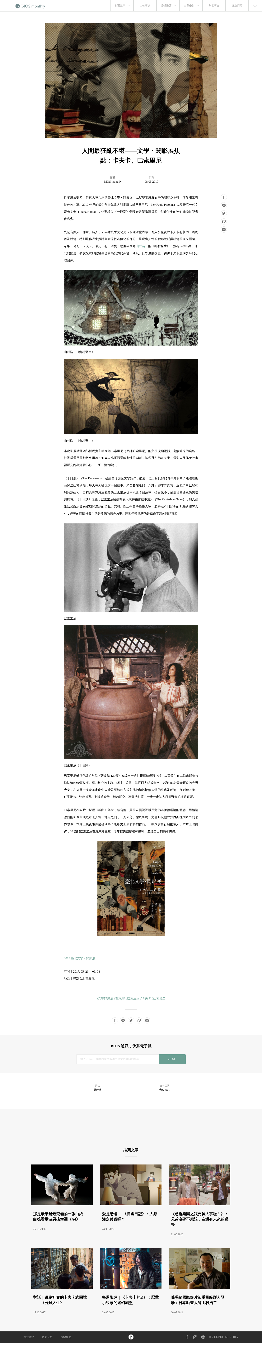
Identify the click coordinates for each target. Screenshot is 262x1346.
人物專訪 (145, 5)
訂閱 (172, 1059)
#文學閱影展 (104, 998)
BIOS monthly (113, 181)
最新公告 (47, 1337)
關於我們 (29, 1337)
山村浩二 (142, 246)
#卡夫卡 (145, 998)
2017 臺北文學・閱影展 (79, 958)
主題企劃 (189, 5)
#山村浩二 (159, 998)
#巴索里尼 (132, 998)
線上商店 (237, 5)
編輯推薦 (166, 5)
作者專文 (214, 5)
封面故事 (120, 5)
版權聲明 (65, 1337)
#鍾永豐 (119, 998)
